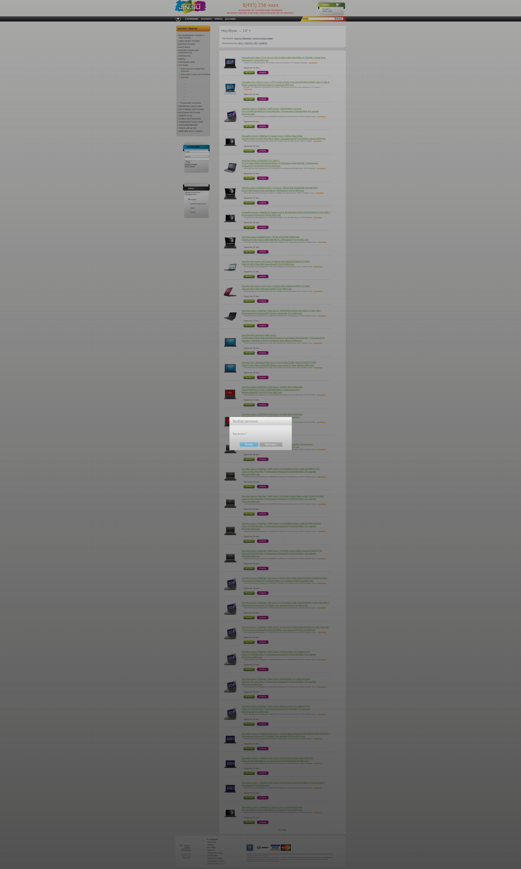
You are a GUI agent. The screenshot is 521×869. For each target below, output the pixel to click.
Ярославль (271, 444)
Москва (249, 444)
